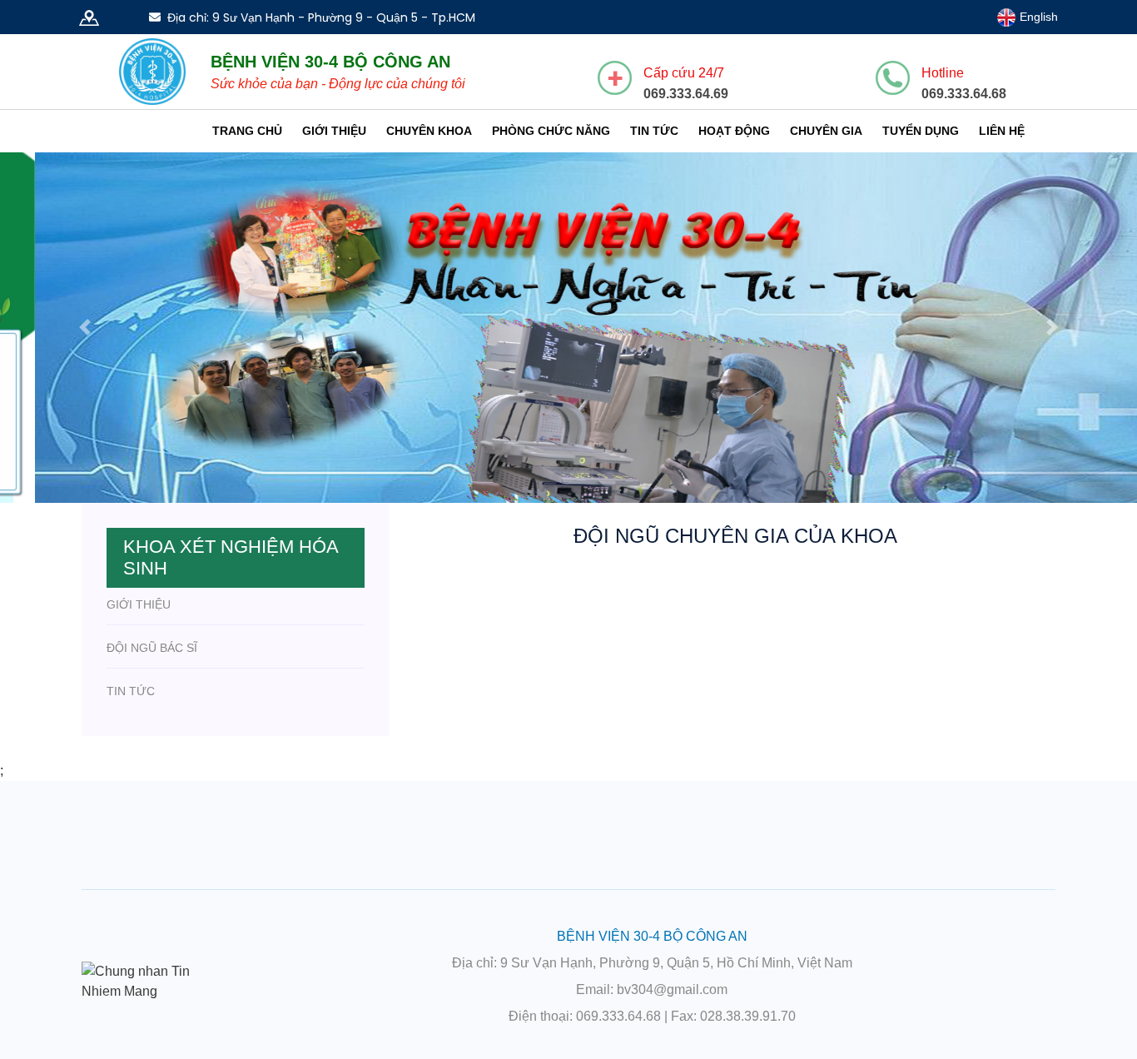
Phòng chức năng (551, 130)
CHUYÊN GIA (826, 130)
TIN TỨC (131, 716)
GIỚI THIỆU (139, 629)
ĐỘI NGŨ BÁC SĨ (152, 672)
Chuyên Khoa (429, 130)
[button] (85, 339)
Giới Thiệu (334, 130)
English (1037, 16)
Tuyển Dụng (920, 130)
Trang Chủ (247, 130)
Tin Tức (654, 130)
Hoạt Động (734, 130)
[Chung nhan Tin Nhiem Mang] (152, 1005)
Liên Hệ (1002, 130)
